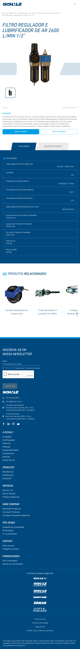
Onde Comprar (10, 504)
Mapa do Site (40, 627)
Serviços (7, 486)
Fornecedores (11, 556)
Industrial (6, 478)
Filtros (33, 13)
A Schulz (7, 432)
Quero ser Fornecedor (12, 564)
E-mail (4, 361)
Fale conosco (8, 546)
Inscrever (10, 386)
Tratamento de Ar (23, 13)
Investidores (8, 453)
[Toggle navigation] (74, 4)
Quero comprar (20, 132)
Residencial (7, 472)
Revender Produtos (11, 509)
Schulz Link (7, 490)
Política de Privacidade (33, 368)
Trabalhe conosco (10, 549)
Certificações (8, 440)
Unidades (6, 437)
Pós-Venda (8, 522)
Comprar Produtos (11, 512)
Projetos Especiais (10, 497)
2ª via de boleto (9, 534)
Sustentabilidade (10, 450)
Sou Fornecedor (9, 561)
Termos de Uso (19, 368)
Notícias (6, 457)
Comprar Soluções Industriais (16, 515)
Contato (7, 541)
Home (3, 13)
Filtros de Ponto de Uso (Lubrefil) (48, 13)
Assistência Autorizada (13, 527)
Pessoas (6, 447)
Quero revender (59, 132)
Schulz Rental (8, 493)
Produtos (11, 13)
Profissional (7, 475)
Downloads (7, 530)
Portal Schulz (8, 460)
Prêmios (6, 443)
